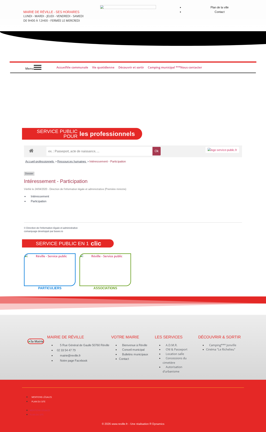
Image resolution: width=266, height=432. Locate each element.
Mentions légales (42, 397)
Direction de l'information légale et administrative (52, 228)
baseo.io (58, 231)
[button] (133, 405)
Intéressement (40, 196)
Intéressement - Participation (107, 161)
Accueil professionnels (40, 161)
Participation (38, 201)
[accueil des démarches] (31, 150)
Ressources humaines (72, 161)
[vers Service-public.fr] (222, 150)
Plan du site (38, 401)
